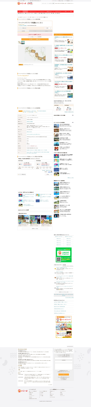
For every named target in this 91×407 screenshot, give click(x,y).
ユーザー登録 (20, 371)
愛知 (36, 13)
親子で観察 (31, 153)
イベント (25, 11)
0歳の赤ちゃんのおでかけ (58, 236)
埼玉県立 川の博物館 (30, 121)
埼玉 (32, 13)
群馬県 (63, 294)
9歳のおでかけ (69, 244)
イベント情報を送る (23, 28)
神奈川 (29, 13)
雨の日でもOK (60, 3)
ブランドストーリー (63, 391)
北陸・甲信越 (40, 13)
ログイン (72, 0)
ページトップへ (70, 346)
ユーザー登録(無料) (67, 0)
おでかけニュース (58, 11)
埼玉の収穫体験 (38, 354)
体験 (36, 152)
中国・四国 (52, 13)
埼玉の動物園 (24, 351)
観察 (34, 152)
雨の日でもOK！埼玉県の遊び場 (59, 306)
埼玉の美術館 (44, 360)
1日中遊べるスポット (71, 3)
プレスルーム (41, 394)
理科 (39, 152)
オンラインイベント (33, 11)
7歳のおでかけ (69, 242)
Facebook (30, 397)
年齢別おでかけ (49, 11)
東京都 (71, 294)
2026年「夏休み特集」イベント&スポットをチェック (25, 367)
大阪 (45, 13)
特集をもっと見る (71, 177)
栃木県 (60, 294)
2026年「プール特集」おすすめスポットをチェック (42, 367)
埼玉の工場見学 (20, 354)
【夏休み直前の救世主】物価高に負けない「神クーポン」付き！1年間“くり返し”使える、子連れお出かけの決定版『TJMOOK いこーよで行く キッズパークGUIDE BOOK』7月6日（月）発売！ (37, 378)
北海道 (23, 13)
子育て (66, 11)
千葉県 (69, 294)
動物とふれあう (64, 3)
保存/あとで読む (61, 0)
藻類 (42, 152)
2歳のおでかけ (59, 238)
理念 (50, 392)
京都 (47, 13)
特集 (71, 11)
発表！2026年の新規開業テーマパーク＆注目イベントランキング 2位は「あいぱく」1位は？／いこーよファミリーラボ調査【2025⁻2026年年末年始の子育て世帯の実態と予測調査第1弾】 (37, 382)
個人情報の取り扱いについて (64, 370)
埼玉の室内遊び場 (27, 360)
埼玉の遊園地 (20, 351)
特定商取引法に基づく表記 (33, 398)
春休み (56, 3)
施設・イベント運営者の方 (33, 391)
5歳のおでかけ (69, 240)
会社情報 (61, 394)
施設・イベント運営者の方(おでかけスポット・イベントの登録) (32, 371)
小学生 (25, 112)
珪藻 (30, 152)
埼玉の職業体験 (43, 354)
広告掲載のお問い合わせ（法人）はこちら (64, 371)
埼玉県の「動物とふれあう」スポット (60, 304)
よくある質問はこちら (64, 378)
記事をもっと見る (35, 228)
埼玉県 (66, 294)
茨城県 (57, 294)
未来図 (61, 392)
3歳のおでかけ (69, 238)
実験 (38, 152)
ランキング (42, 11)
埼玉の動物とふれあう (32, 354)
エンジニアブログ (52, 397)
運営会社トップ (52, 391)
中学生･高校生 (31, 112)
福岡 (59, 13)
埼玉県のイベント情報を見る (34, 39)
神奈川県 (63, 295)
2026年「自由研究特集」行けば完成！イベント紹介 (25, 368)
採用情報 (51, 395)
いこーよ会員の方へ (64, 379)
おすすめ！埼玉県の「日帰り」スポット (60, 302)
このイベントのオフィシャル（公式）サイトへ (33, 134)
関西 (44, 13)
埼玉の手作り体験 (25, 354)
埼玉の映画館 (33, 360)
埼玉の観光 (47, 351)
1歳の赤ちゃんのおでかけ (68, 236)
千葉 (31, 13)
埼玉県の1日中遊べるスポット (59, 308)
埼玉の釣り (35, 351)
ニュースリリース (31, 395)
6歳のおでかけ (59, 242)
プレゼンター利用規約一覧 (43, 391)
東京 (27, 13)
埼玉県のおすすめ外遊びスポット (59, 313)
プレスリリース (62, 395)
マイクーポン (55, 0)
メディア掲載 (41, 395)
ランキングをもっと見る (69, 297)
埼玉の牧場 (38, 351)
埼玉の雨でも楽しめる (21, 360)
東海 (35, 13)
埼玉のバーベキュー (30, 351)
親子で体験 (28, 153)
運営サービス (52, 394)
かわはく (28, 152)
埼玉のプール (43, 351)
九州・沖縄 (56, 13)
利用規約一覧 (31, 392)
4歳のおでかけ (59, 240)
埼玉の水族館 (49, 360)
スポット (20, 11)
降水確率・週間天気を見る (46, 170)
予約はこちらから (29, 131)
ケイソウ (32, 152)
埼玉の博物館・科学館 (38, 360)
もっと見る (49, 384)
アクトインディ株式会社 (60, 389)
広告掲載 (30, 394)
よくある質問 (41, 392)
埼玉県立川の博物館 (46, 152)
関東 (25, 13)
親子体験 (35, 153)
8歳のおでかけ (59, 244)
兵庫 (49, 13)
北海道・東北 (20, 13)
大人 (36, 112)
